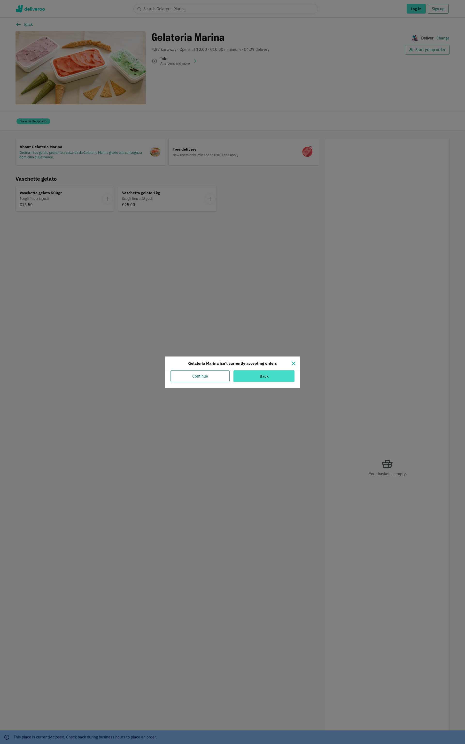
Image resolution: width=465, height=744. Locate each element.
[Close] (293, 363)
